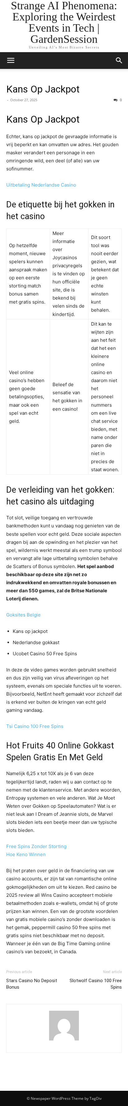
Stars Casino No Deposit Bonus (31, 984)
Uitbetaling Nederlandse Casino (41, 185)
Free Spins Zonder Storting (36, 846)
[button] (11, 60)
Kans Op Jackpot (43, 89)
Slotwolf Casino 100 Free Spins (96, 984)
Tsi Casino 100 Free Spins (34, 726)
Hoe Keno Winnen (26, 854)
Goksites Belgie (23, 615)
